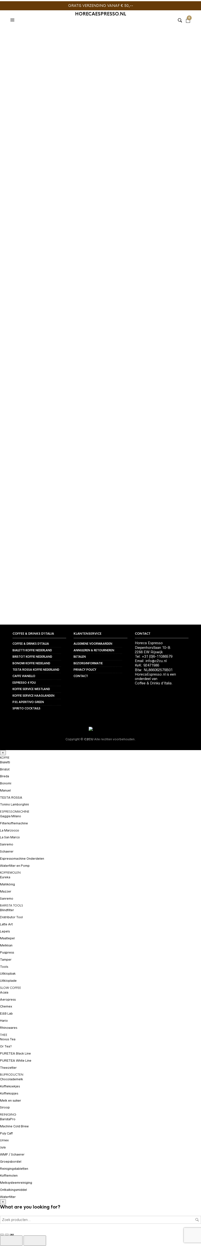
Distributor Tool (11, 917)
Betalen (80, 656)
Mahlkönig (7, 884)
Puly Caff (6, 1133)
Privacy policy (85, 669)
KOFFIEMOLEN (10, 873)
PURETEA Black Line (15, 1053)
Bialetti (5, 762)
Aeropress (8, 999)
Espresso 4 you (24, 682)
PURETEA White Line (15, 1060)
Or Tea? (6, 1046)
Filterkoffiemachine (14, 823)
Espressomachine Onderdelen (22, 858)
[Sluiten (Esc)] (12, 1234)
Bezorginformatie (88, 663)
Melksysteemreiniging (16, 1182)
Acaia (4, 992)
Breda (4, 776)
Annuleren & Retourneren (94, 650)
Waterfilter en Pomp (15, 866)
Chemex (6, 1006)
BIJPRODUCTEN (11, 1075)
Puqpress (7, 952)
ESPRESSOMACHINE (14, 812)
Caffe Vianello (24, 676)
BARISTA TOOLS (40, 36)
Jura (3, 1147)
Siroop (5, 1107)
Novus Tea (7, 1039)
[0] (188, 14)
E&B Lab (6, 1013)
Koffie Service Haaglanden (33, 695)
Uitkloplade (8, 980)
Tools (4, 967)
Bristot (5, 769)
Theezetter (8, 1068)
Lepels (5, 931)
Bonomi (5, 783)
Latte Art (6, 924)
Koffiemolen (9, 1175)
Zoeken (197, 1220)
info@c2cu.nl (156, 661)
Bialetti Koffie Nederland (32, 650)
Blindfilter (7, 910)
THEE (3, 1035)
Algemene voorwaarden (93, 643)
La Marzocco (9, 830)
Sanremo (6, 844)
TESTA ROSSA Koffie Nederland (36, 669)
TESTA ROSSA (11, 797)
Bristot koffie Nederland (32, 656)
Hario (4, 1020)
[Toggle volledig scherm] (2, 1234)
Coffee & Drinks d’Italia (31, 643)
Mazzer (5, 891)
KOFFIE (5, 758)
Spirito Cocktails (26, 708)
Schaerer (6, 851)
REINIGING (8, 1115)
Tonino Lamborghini (14, 804)
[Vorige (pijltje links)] (11, 1240)
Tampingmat (20, 152)
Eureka (5, 877)
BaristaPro (7, 1119)
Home (17, 36)
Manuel (5, 790)
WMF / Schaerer (12, 1154)
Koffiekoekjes (10, 1086)
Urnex (4, 1140)
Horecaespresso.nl (100, 14)
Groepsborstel (10, 1161)
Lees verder (187, 172)
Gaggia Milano (10, 816)
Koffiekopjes (9, 1093)
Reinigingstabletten (14, 1168)
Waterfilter (8, 1197)
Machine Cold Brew (14, 1126)
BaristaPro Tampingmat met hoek (75, 164)
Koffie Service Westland (31, 689)
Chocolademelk (11, 1079)
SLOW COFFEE (10, 988)
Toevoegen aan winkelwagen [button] (45, 140)
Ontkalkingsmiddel (13, 1190)
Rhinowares (8, 1028)
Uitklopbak (8, 973)
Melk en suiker (10, 1100)
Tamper (6, 959)
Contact (81, 676)
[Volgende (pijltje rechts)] (35, 1240)
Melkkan (6, 945)
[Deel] (7, 1234)
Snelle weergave (45, 149)
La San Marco (10, 837)
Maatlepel (7, 938)
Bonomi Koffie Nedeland (31, 663)
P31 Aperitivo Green (28, 702)
